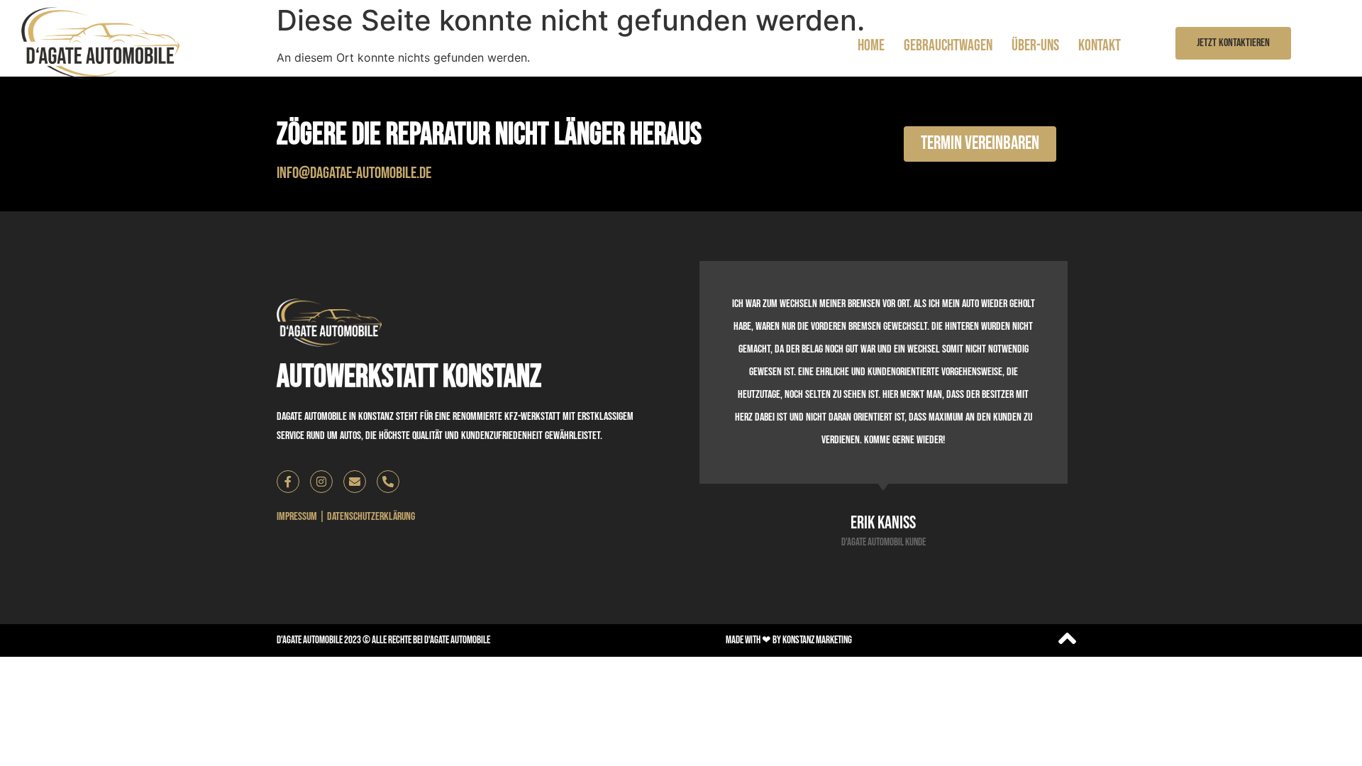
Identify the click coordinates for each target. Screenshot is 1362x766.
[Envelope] (354, 481)
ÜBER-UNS (1035, 45)
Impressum (297, 516)
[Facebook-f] (288, 481)
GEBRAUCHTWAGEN (948, 45)
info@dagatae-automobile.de (354, 173)
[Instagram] (321, 481)
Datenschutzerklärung (371, 516)
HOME (871, 45)
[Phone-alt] (388, 481)
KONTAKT (1099, 45)
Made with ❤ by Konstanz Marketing (789, 640)
